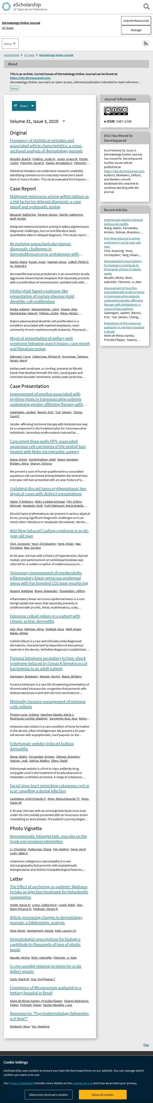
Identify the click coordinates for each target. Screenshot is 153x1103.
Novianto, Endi (32, 505)
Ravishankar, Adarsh (23, 313)
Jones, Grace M (67, 159)
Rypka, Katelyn (19, 309)
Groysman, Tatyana (75, 356)
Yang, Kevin (17, 931)
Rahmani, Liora (20, 356)
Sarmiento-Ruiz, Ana (63, 718)
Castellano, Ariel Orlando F (28, 799)
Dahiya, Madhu (39, 761)
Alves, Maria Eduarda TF (63, 799)
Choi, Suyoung (19, 544)
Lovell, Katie (67, 905)
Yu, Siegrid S (18, 266)
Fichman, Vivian (30, 1005)
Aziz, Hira (16, 629)
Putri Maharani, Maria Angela (63, 505)
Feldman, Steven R (45, 909)
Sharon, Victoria (41, 463)
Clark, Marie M (19, 979)
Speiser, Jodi (18, 761)
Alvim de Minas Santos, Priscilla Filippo (36, 1001)
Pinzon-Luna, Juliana (24, 714)
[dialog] (76, 1079)
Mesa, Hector (69, 313)
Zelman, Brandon (67, 757)
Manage (131, 30)
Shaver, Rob (69, 309)
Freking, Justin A (43, 159)
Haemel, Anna (56, 262)
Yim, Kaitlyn (61, 849)
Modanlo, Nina (19, 1026)
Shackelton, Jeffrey (72, 591)
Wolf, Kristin (18, 219)
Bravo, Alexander (46, 591)
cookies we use (83, 1083)
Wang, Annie (18, 459)
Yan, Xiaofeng (40, 1026)
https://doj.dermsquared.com (30, 78)
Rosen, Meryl (18, 360)
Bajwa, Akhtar (19, 633)
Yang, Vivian (66, 544)
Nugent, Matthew (21, 591)
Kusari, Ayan (37, 262)
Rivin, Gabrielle (41, 958)
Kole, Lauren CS (65, 931)
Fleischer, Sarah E (32, 163)
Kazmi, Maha (18, 262)
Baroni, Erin (45, 412)
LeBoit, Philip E (78, 262)
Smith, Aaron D (20, 905)
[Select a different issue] (63, 121)
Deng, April (78, 849)
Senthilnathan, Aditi (42, 459)
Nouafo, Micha (19, 958)
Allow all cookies (103, 1095)
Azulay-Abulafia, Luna (57, 1005)
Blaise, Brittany (72, 676)
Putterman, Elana (39, 849)
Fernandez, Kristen (41, 757)
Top (146, 1044)
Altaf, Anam (73, 629)
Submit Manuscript (136, 21)
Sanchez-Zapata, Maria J (56, 714)
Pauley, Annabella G (59, 163)
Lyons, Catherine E (44, 905)
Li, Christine (18, 849)
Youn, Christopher (43, 544)
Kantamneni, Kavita (40, 931)
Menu (8, 44)
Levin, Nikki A (19, 853)
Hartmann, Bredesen (24, 676)
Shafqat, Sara (54, 629)
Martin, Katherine (71, 215)
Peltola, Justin (48, 313)
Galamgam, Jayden (22, 412)
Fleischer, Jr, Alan (65, 958)
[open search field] (146, 6)
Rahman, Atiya (33, 629)
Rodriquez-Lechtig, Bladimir (28, 718)
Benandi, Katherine (23, 215)
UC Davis (8, 28)
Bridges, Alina (19, 463)
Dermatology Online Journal (56, 55)
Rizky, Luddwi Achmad (50, 502)
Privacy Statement (21, 1083)
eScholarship (11, 55)
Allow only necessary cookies (48, 1095)
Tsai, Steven (63, 412)
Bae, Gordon (32, 548)
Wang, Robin (18, 757)
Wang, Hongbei (67, 459)
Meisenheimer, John (45, 309)
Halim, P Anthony (21, 502)
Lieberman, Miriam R (46, 356)
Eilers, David (59, 761)
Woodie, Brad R (20, 159)
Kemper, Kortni (50, 676)
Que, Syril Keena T (43, 979)
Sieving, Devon (47, 215)
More (14, 88)
